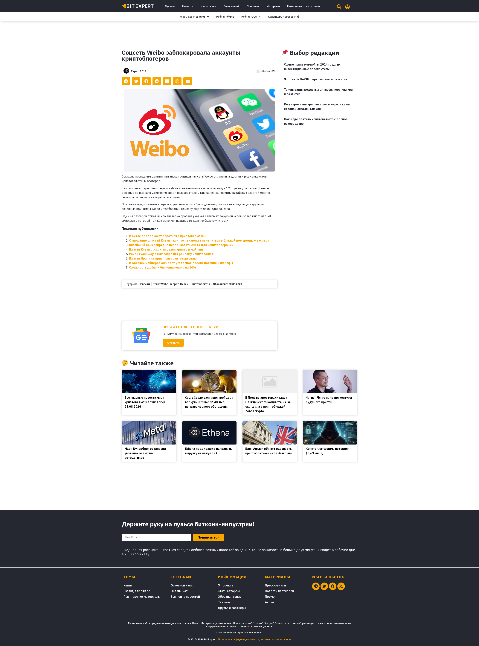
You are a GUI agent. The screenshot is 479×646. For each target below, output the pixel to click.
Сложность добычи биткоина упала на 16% (162, 267)
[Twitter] (324, 586)
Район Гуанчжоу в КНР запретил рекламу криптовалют (171, 254)
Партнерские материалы (141, 596)
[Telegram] (316, 586)
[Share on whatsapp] (177, 81)
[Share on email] (187, 81)
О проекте (225, 585)
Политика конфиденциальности (238, 639)
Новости (187, 6)
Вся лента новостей (185, 596)
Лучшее (170, 6)
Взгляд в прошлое (136, 591)
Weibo (164, 284)
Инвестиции (208, 6)
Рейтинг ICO (249, 16)
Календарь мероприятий (284, 16)
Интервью (273, 6)
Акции (269, 602)
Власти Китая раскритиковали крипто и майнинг (166, 249)
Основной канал (182, 585)
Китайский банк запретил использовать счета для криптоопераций (181, 245)
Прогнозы (253, 6)
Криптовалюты (200, 284)
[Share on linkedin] (167, 81)
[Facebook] (332, 586)
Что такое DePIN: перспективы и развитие (315, 79)
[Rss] (341, 586)
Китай (184, 284)
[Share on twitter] (136, 81)
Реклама (224, 602)
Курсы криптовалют (192, 16)
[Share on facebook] (146, 81)
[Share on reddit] (156, 81)
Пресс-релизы (275, 585)
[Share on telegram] (126, 81)
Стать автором (229, 591)
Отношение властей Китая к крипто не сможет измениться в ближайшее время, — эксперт (199, 240)
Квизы (127, 585)
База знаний (231, 6)
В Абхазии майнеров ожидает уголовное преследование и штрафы (181, 263)
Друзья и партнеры (232, 608)
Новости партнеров (279, 591)
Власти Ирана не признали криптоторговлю (162, 258)
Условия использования (276, 639)
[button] (173, 343)
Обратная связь (229, 596)
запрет (174, 284)
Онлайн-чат (179, 591)
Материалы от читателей (303, 6)
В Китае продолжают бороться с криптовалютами (167, 236)
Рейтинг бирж (225, 16)
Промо (270, 596)
